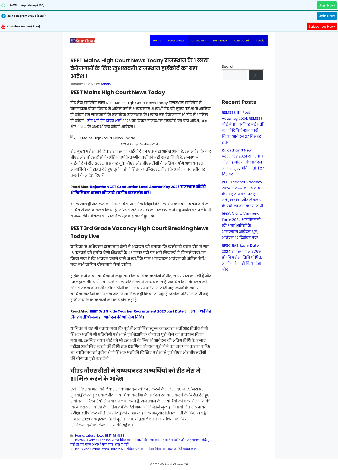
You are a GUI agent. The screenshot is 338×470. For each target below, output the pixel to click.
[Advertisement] (169, 463)
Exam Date (220, 40)
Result (260, 40)
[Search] (256, 75)
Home (157, 40)
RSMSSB (118, 435)
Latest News (176, 40)
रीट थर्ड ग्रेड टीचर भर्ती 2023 (109, 120)
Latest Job (199, 40)
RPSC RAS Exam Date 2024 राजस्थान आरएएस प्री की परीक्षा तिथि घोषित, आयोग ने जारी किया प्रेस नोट (242, 257)
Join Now (327, 5)
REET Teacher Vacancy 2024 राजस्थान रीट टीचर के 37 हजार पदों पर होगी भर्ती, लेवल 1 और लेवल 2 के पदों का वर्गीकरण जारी (242, 194)
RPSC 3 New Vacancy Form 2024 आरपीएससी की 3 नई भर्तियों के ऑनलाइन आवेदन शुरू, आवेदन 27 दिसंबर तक (241, 225)
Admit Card (241, 40)
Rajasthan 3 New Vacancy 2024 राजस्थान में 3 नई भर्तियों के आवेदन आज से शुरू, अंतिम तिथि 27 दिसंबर (243, 162)
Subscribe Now (322, 26)
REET (108, 435)
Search (228, 66)
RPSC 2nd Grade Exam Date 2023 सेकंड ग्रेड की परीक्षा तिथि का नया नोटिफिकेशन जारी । (138, 449)
